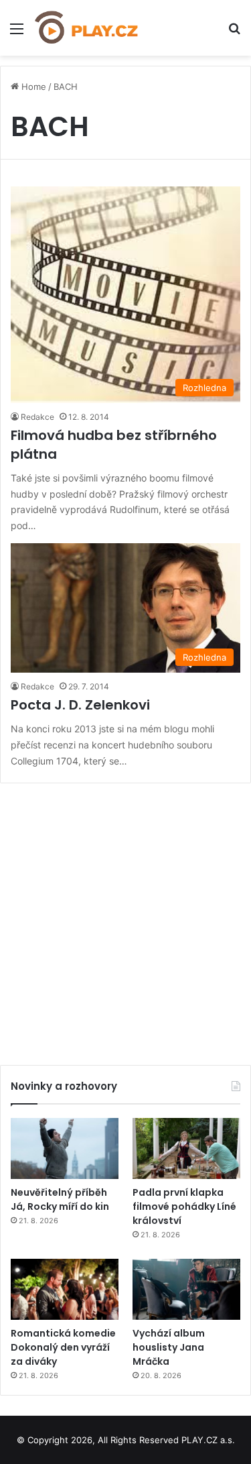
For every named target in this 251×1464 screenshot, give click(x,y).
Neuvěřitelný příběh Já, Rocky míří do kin (60, 1199)
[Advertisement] (125, 919)
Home (32, 86)
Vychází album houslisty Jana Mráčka (169, 1347)
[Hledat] (234, 33)
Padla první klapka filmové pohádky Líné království (184, 1206)
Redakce (37, 417)
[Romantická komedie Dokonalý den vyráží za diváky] (64, 1289)
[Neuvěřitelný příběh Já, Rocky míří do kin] (64, 1148)
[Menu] (16, 33)
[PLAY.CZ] (87, 27)
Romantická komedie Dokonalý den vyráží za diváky (63, 1347)
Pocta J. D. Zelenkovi (80, 704)
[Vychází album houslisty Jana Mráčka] (186, 1289)
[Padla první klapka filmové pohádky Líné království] (186, 1148)
